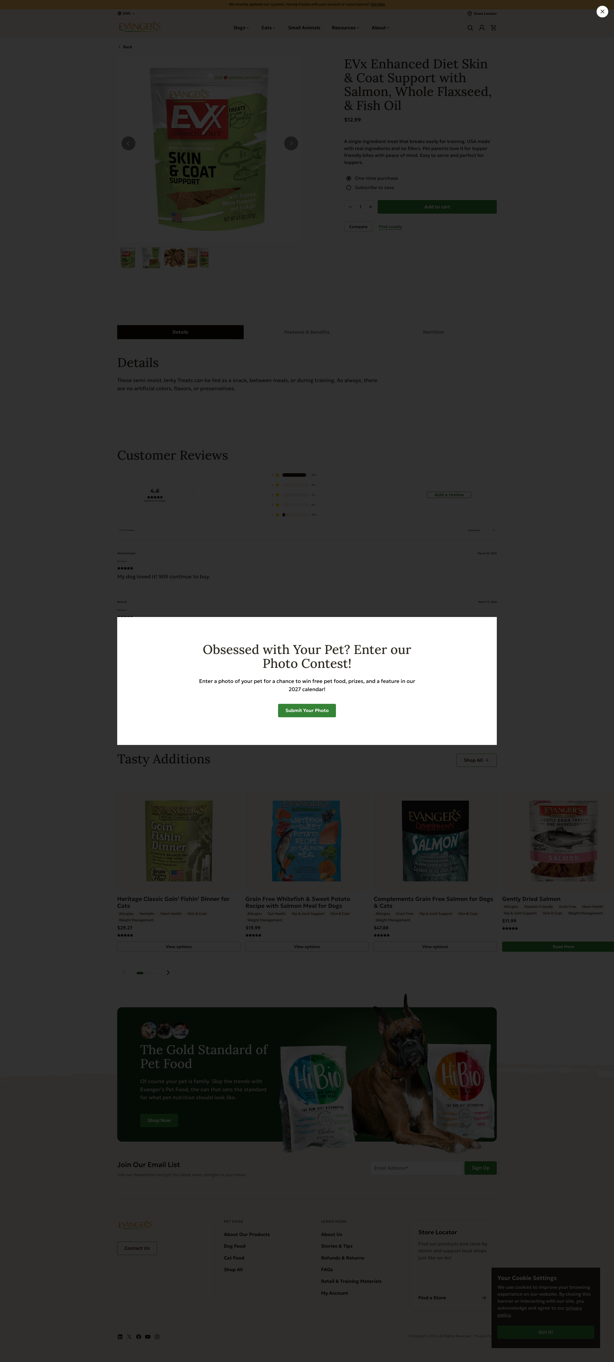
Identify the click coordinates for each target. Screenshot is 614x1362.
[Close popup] (602, 11)
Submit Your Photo (307, 710)
